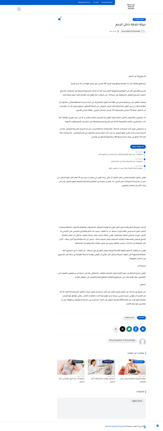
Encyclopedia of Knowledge (131, 31)
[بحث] (19, 9)
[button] (136, 329)
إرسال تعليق (137, 401)
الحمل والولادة (139, 19)
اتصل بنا (96, 2)
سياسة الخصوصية (84, 2)
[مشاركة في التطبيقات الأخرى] (116, 329)
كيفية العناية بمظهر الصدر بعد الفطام (133, 380)
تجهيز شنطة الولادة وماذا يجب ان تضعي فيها (125, 168)
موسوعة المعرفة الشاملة (114, 426)
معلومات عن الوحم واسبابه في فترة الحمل (126, 161)
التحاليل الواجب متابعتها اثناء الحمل (103, 380)
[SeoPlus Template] (144, 426)
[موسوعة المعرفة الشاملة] (131, 6)
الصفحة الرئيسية (107, 2)
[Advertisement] (101, 57)
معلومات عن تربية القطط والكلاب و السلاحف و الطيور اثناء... (119, 155)
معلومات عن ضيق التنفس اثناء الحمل (71, 380)
